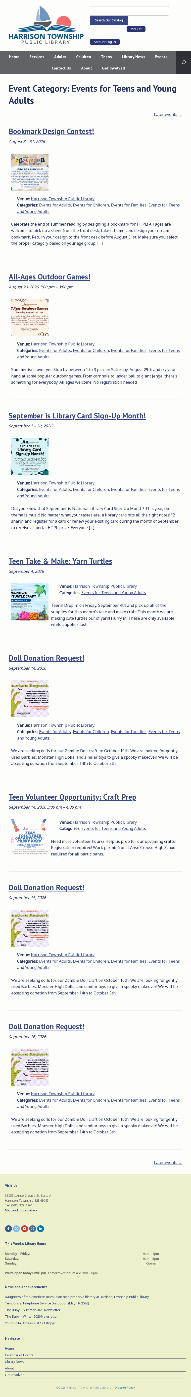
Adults (60, 56)
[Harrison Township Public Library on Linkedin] (40, 1228)
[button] (183, 62)
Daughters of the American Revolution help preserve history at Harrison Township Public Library (77, 1297)
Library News (133, 56)
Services (36, 56)
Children (83, 56)
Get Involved (113, 68)
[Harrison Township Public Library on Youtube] (24, 1228)
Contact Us (61, 68)
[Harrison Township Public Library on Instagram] (32, 1228)
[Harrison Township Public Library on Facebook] (8, 1228)
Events (161, 56)
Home (14, 56)
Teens (106, 56)
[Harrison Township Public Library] (46, 25)
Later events (168, 114)
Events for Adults (55, 205)
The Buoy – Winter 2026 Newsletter (31, 1316)
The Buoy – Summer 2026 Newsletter (32, 1310)
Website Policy (125, 1387)
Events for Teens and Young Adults (113, 592)
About (86, 68)
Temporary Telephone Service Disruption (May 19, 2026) (47, 1303)
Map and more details (21, 1210)
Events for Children (91, 205)
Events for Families (128, 205)
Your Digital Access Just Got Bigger (30, 1323)
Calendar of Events (19, 1355)
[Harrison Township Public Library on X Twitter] (16, 1228)
